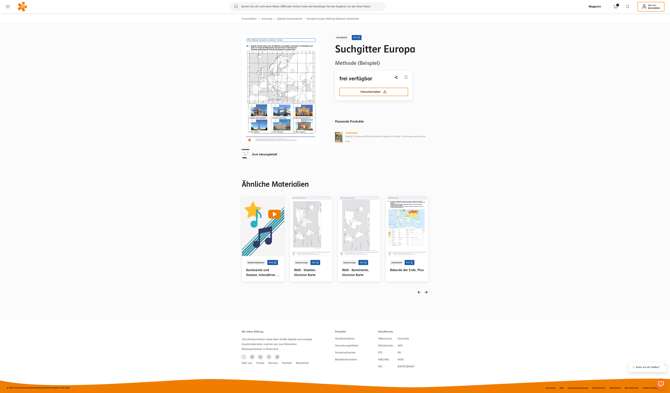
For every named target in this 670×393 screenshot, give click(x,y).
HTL (380, 366)
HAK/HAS (383, 359)
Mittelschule (385, 345)
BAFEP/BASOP (406, 366)
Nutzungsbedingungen (578, 388)
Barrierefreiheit (631, 388)
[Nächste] (396, 77)
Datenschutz (615, 388)
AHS (400, 345)
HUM (401, 359)
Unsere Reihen (249, 18)
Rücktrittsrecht (599, 388)
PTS (380, 352)
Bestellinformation (346, 359)
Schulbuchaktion (345, 338)
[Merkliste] (628, 7)
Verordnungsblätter (347, 345)
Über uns (247, 363)
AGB (562, 388)
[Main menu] (8, 7)
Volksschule (385, 338)
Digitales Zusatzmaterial (289, 18)
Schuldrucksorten (345, 352)
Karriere (273, 363)
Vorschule (403, 338)
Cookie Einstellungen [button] (651, 388)
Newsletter (302, 363)
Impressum (551, 388)
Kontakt (287, 363)
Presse (260, 363)
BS (399, 352)
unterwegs (266, 18)
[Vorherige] (419, 292)
